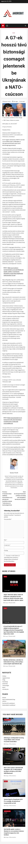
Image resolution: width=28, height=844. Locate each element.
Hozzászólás (8, 519)
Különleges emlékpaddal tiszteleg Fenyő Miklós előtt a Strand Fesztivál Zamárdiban (14, 739)
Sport (3, 687)
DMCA (4, 701)
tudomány (5, 683)
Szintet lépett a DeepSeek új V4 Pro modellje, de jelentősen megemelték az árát (13, 801)
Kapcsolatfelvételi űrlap (8, 699)
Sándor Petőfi (7, 101)
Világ (13, 32)
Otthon (4, 676)
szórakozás (5, 689)
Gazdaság (5, 681)
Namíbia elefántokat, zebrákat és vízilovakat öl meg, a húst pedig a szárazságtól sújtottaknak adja (13, 661)
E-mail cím (7, 545)
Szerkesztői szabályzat (8, 703)
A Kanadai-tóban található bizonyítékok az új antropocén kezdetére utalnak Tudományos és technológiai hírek (7, 498)
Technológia (5, 685)
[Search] (25, 25)
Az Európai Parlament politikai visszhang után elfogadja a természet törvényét (20, 495)
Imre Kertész (13, 744)
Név (5, 540)
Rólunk (4, 697)
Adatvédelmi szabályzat (8, 705)
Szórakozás (7, 719)
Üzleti (5, 781)
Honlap (6, 550)
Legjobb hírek (6, 678)
